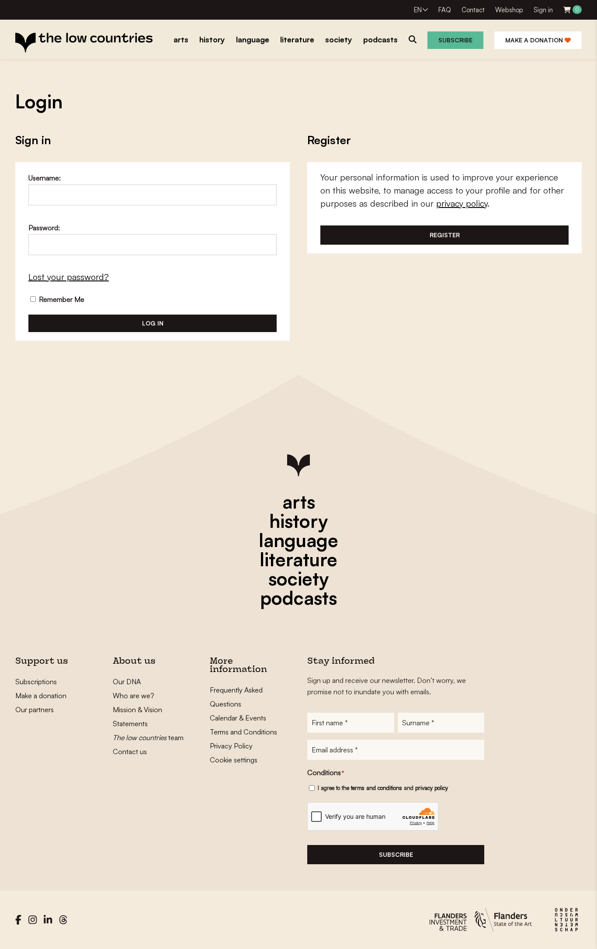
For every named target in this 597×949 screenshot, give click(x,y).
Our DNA (127, 681)
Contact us (130, 751)
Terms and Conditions (243, 731)
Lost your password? (68, 276)
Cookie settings (233, 759)
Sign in (543, 10)
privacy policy (461, 203)
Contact (473, 10)
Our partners (34, 709)
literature (298, 559)
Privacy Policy (231, 745)
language (298, 540)
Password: (44, 227)
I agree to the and (383, 787)
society (298, 578)
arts (298, 501)
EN (418, 10)
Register (445, 235)
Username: (44, 177)
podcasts (298, 597)
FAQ (444, 10)
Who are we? (133, 695)
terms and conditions (376, 787)
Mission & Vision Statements (137, 716)
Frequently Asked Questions (236, 697)
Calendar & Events (238, 717)
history (298, 520)
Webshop (509, 10)
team (148, 737)
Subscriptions (36, 681)
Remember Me (60, 299)
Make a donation (535, 40)
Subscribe (455, 40)
